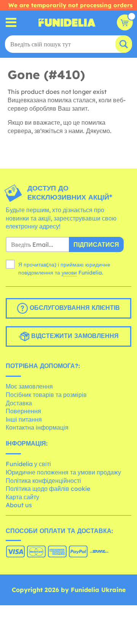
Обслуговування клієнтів (74, 307)
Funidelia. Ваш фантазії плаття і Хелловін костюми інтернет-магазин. (67, 22)
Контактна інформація (37, 427)
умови (69, 272)
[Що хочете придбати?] (11, 23)
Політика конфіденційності (43, 480)
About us (19, 505)
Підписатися (96, 244)
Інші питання (24, 419)
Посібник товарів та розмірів (46, 394)
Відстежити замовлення (74, 336)
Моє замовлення (29, 386)
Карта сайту (22, 497)
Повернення (23, 411)
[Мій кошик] (125, 22)
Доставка (19, 403)
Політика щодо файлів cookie (48, 488)
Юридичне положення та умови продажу (63, 472)
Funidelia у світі (28, 464)
